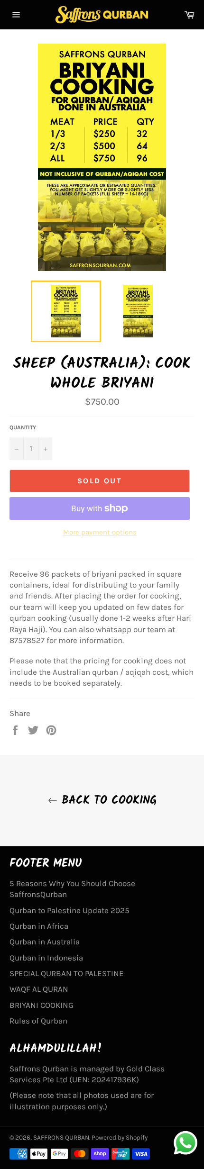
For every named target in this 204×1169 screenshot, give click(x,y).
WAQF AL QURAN (38, 989)
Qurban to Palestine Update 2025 (69, 910)
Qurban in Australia (44, 941)
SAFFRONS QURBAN (61, 1137)
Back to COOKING (107, 800)
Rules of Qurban (38, 1020)
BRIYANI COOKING (41, 1005)
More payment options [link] (100, 532)
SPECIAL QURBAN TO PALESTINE (66, 973)
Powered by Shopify (120, 1137)
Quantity (22, 427)
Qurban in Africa (38, 926)
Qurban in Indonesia (46, 957)
